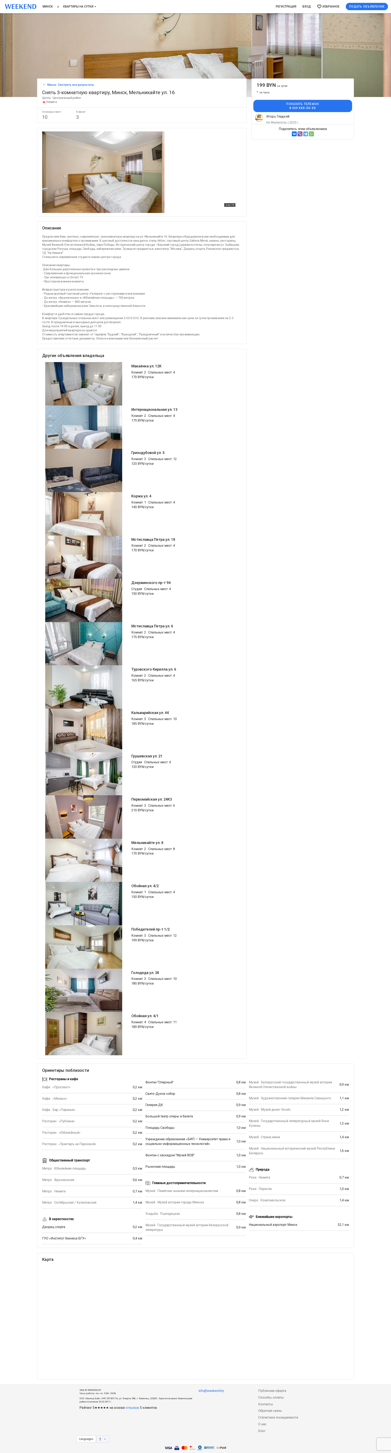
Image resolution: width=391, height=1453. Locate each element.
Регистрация (286, 6)
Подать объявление (367, 6)
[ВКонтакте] (294, 133)
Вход (306, 6)
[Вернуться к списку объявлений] (43, 84)
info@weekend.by (211, 1391)
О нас (262, 1424)
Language (85, 1439)
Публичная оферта (272, 1391)
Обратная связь (270, 1411)
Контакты (265, 1404)
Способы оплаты (271, 1397)
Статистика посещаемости (278, 1417)
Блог (262, 1431)
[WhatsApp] (311, 133)
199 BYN (272, 85)
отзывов (132, 1408)
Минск (48, 6)
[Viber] (300, 133)
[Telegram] (305, 133)
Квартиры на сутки (78, 6)
